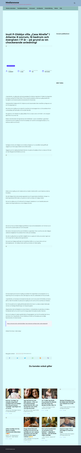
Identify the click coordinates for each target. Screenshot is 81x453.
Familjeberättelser (22, 8)
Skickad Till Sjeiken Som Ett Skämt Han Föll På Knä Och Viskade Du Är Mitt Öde (67, 403)
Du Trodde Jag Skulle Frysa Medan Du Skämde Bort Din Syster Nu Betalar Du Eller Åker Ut (49, 403)
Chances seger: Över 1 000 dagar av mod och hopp (66, 430)
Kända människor (11, 8)
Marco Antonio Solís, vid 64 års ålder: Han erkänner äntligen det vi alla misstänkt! (27, 323)
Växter (56, 8)
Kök (61, 8)
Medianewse (12, 2)
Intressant (32, 8)
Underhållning (49, 8)
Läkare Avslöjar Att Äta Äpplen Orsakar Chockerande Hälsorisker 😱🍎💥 (13, 431)
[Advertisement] (40, 22)
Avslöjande (40, 8)
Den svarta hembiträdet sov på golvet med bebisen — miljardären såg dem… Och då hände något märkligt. (49, 432)
